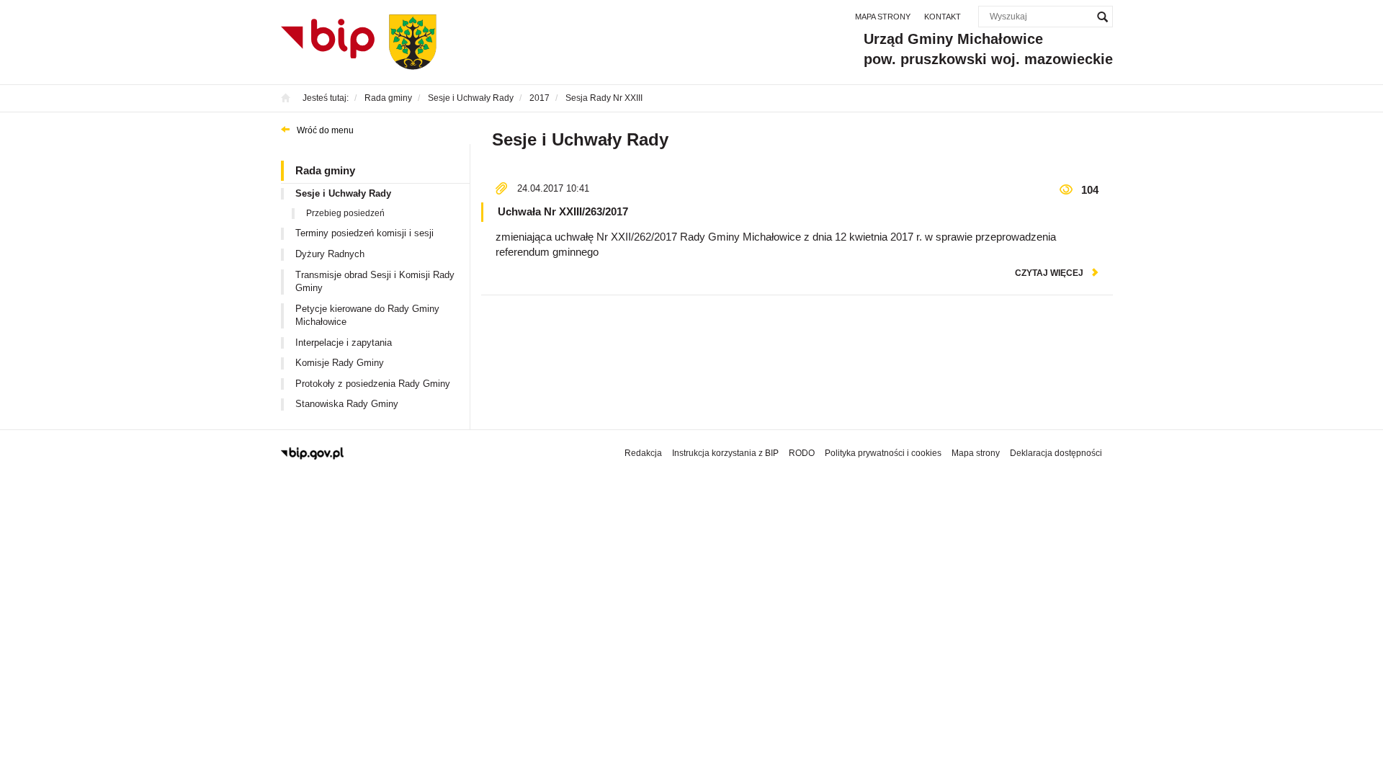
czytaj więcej (1049, 273)
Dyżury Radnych (329, 254)
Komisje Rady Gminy (339, 362)
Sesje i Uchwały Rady (343, 193)
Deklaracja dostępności (1056, 453)
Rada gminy (325, 170)
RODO (802, 453)
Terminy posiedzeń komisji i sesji (364, 233)
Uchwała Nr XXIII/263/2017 (563, 211)
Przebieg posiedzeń (345, 213)
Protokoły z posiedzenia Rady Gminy (372, 383)
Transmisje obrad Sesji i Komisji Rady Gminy (375, 281)
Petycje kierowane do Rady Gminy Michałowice (367, 315)
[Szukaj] (1102, 16)
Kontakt (942, 16)
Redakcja (643, 453)
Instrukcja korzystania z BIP (725, 453)
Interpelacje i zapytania (343, 342)
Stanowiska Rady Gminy (346, 403)
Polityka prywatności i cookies (883, 453)
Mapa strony (882, 16)
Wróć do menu (325, 130)
